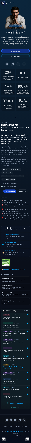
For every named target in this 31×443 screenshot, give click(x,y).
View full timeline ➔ (16, 403)
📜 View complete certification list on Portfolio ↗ (14, 269)
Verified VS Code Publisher (12, 234)
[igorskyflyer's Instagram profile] (24, 420)
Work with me (15, 51)
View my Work (15, 56)
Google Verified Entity (11, 242)
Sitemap (17, 426)
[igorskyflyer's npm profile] (18, 64)
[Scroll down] (15, 115)
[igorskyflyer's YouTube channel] (7, 420)
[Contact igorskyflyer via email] (24, 64)
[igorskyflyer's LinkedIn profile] (13, 64)
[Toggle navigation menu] (27, 439)
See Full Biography (10, 191)
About (5, 426)
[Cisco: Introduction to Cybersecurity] (5, 262)
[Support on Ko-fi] (15, 420)
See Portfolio (22, 191)
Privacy (11, 426)
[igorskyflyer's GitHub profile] (7, 64)
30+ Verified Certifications (12, 251)
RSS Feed (24, 426)
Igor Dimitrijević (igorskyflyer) (15, 431)
